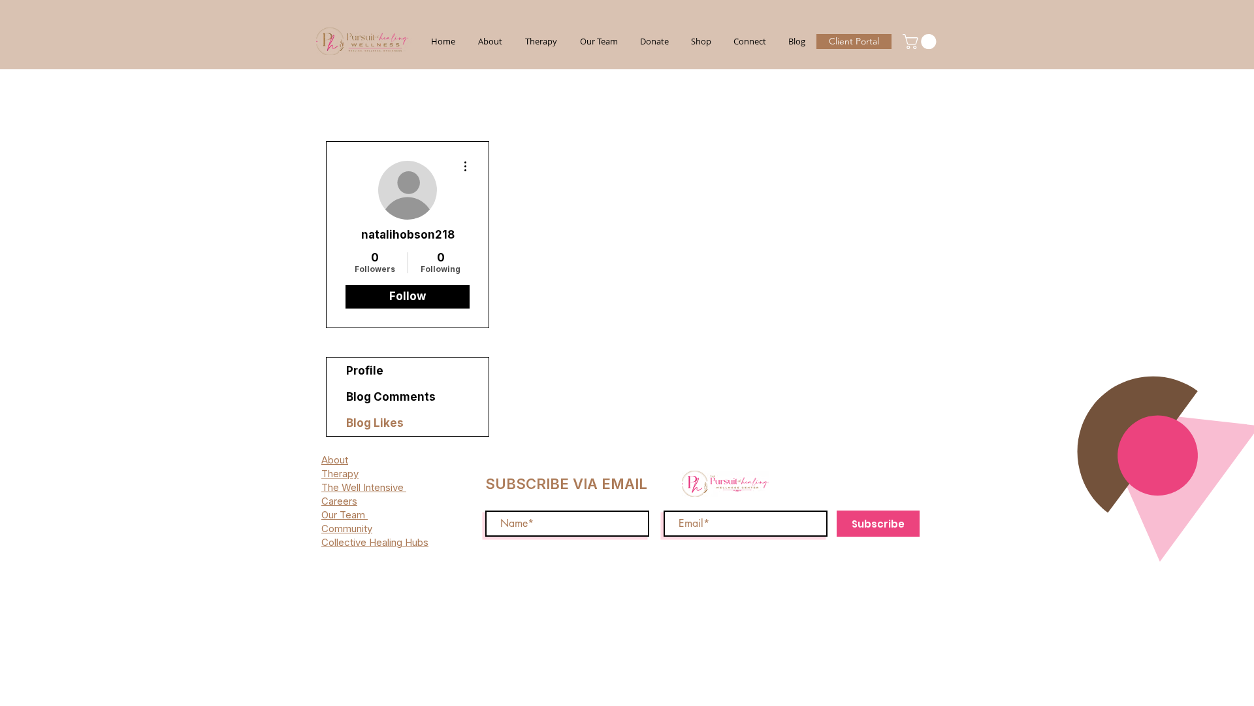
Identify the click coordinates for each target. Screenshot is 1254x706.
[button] (921, 41)
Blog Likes (375, 422)
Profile (364, 370)
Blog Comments (391, 396)
